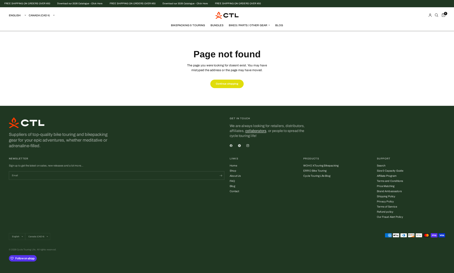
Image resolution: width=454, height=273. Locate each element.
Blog (232, 186)
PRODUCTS (311, 158)
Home (233, 165)
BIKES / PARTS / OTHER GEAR (248, 25)
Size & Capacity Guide (390, 170)
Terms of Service (387, 206)
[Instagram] (250, 146)
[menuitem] (188, 25)
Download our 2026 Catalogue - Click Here (76, 3)
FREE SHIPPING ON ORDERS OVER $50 (24, 3)
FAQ (232, 181)
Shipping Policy (386, 196)
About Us (235, 175)
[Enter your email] (220, 175)
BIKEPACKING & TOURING (188, 25)
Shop (233, 170)
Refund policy (385, 211)
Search (381, 165)
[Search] (436, 15)
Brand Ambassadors (389, 191)
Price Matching (385, 186)
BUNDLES (217, 25)
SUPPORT (384, 158)
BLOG (279, 25)
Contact (234, 191)
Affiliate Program (387, 175)
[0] (442, 15)
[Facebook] (233, 146)
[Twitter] (242, 146)
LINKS (234, 158)
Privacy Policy (385, 201)
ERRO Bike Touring (314, 170)
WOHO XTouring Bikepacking (321, 165)
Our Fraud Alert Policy (390, 216)
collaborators (255, 131)
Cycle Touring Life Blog (316, 175)
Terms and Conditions (390, 181)
